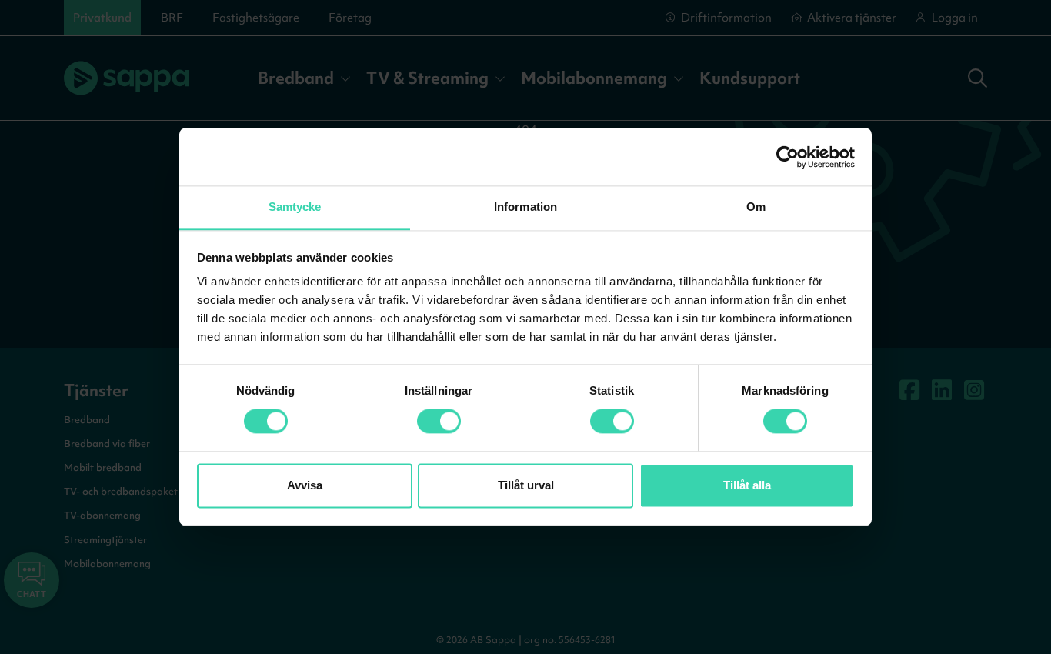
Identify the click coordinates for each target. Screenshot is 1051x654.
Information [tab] (525, 206)
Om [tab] (756, 206)
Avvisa (304, 485)
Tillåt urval (526, 485)
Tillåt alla (747, 485)
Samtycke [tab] (295, 206)
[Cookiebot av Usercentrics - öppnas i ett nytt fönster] (787, 157)
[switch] (439, 421)
